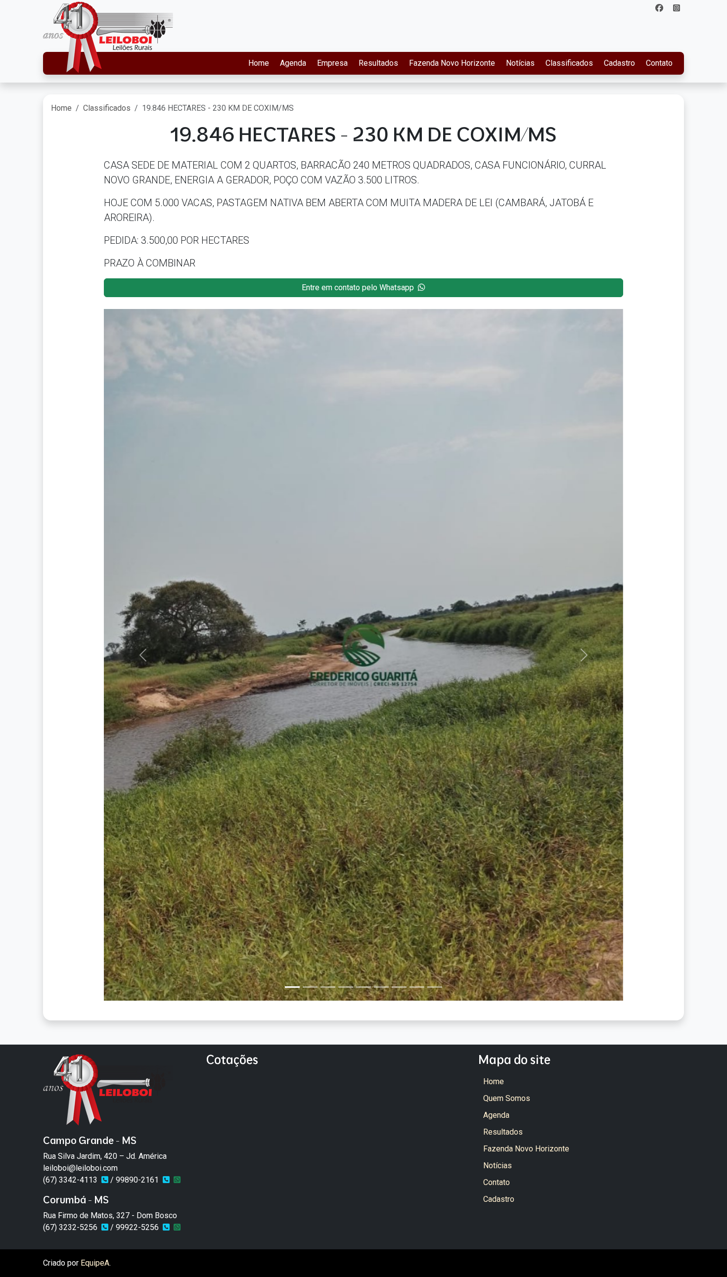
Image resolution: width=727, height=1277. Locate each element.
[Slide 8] (416, 987)
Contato (659, 63)
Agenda (293, 63)
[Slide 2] (310, 987)
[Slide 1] (292, 987)
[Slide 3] (327, 987)
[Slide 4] (345, 987)
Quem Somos (506, 1098)
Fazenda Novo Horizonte (452, 63)
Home (258, 63)
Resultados (378, 63)
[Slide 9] (434, 987)
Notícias (520, 63)
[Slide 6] (381, 987)
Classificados (569, 63)
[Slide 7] (399, 987)
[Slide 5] (363, 987)
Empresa (332, 63)
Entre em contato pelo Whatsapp (358, 287)
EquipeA (95, 1263)
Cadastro (619, 63)
